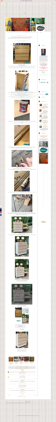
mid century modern (20, 368)
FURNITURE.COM (43, 64)
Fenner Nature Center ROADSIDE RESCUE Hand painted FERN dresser (45, 121)
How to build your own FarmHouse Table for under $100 (45, 104)
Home (8, 32)
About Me (11, 32)
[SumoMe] (1, 215)
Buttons (37, 32)
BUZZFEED (43, 72)
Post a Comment (22, 393)
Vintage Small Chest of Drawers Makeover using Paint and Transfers (16, 363)
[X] (1, 210)
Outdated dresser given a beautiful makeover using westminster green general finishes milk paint (11, 363)
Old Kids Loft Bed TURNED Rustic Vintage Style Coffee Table (32, 363)
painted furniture (26, 368)
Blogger (38, 415)
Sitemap (41, 32)
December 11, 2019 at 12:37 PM (22, 373)
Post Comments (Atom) (23, 396)
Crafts (23, 32)
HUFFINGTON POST (45, 70)
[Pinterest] (1, 212)
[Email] (1, 213)
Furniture (15, 32)
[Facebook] (1, 208)
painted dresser (23, 368)
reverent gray (23, 169)
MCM (17, 368)
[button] (28, 1)
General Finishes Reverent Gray (16, 121)
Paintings (19, 32)
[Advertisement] (25, 7)
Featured (34, 32)
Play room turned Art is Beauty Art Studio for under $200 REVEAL (43, 136)
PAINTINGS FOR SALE (28, 32)
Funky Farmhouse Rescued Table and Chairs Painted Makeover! (21, 363)
